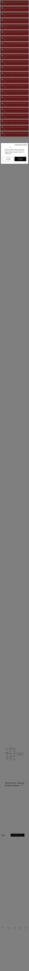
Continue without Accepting (20, 144)
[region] (14, 153)
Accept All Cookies (20, 159)
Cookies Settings (8, 159)
